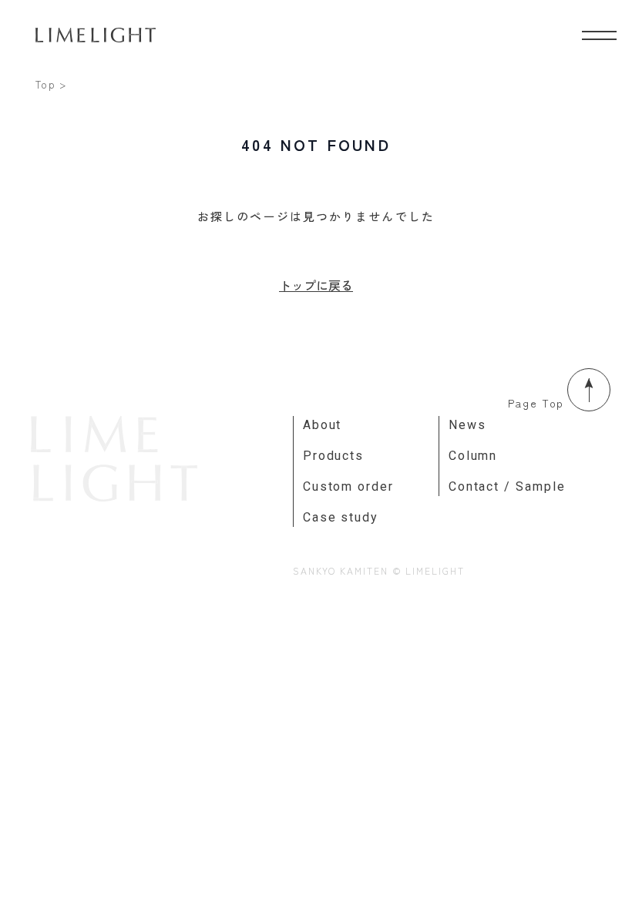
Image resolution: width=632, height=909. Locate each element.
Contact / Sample (507, 486)
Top (45, 84)
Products (333, 455)
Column (473, 455)
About (322, 425)
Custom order (348, 486)
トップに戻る (316, 285)
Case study (340, 517)
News (467, 425)
